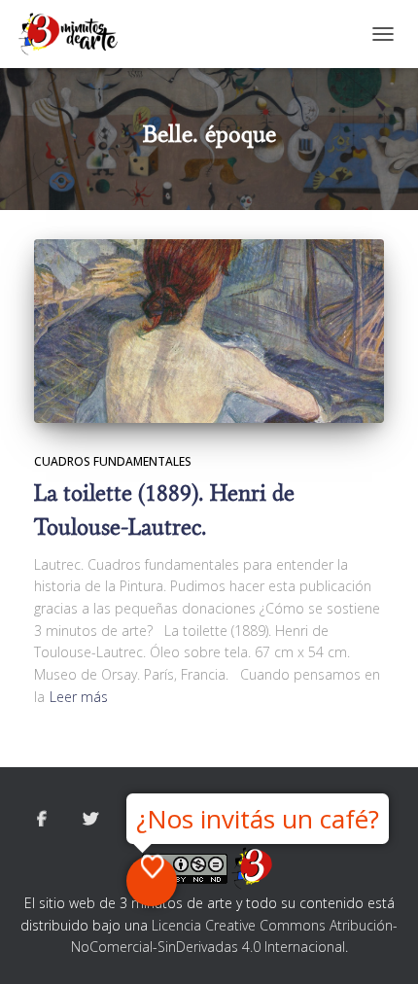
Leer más (79, 696)
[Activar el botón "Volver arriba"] (379, 945)
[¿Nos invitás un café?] (151, 881)
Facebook (41, 819)
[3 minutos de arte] (75, 34)
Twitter (90, 819)
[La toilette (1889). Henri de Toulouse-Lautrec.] (209, 331)
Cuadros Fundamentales (113, 461)
